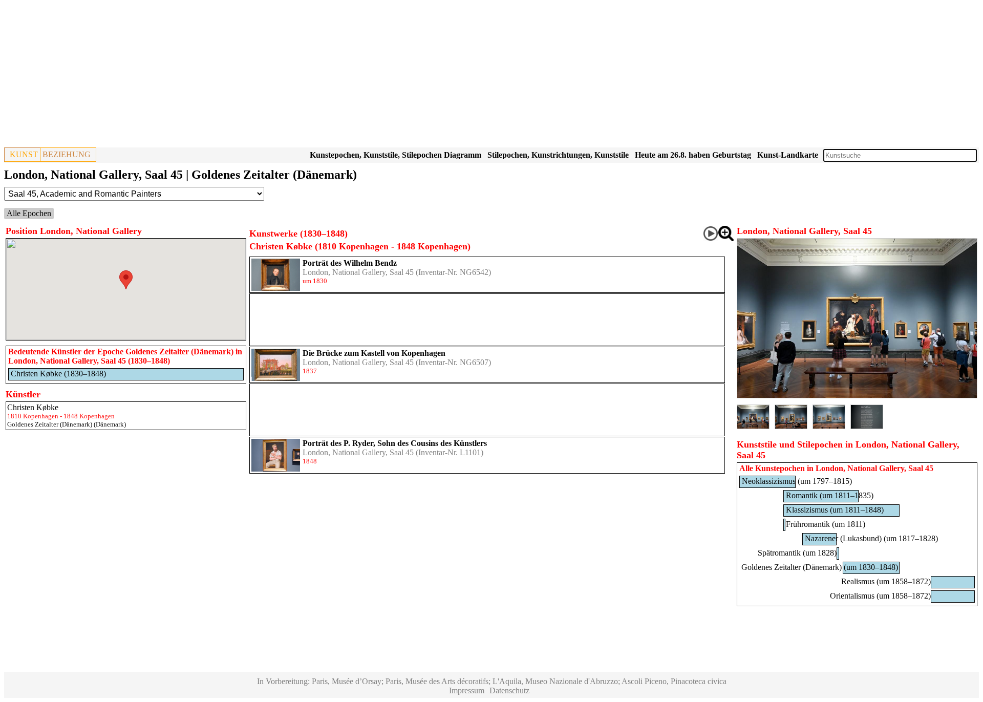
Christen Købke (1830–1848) (58, 373)
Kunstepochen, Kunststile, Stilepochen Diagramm (395, 155)
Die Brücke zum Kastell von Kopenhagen (374, 353)
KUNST (24, 154)
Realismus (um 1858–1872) (886, 581)
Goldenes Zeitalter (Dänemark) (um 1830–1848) (819, 567)
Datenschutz (509, 690)
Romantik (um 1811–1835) (829, 495)
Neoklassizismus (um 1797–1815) (797, 481)
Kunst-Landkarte (787, 155)
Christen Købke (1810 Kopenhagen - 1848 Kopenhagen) (360, 246)
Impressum (466, 690)
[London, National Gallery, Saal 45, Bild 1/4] (857, 395)
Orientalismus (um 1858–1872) (880, 595)
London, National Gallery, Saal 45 (358, 272)
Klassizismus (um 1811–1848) (835, 509)
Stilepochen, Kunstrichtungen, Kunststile (558, 155)
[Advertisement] (311, 75)
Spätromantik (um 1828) (797, 552)
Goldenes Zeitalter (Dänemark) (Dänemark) (66, 424)
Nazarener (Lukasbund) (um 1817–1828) (871, 538)
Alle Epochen (29, 213)
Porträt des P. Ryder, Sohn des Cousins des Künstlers (395, 443)
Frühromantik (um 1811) (825, 524)
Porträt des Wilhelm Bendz (350, 263)
